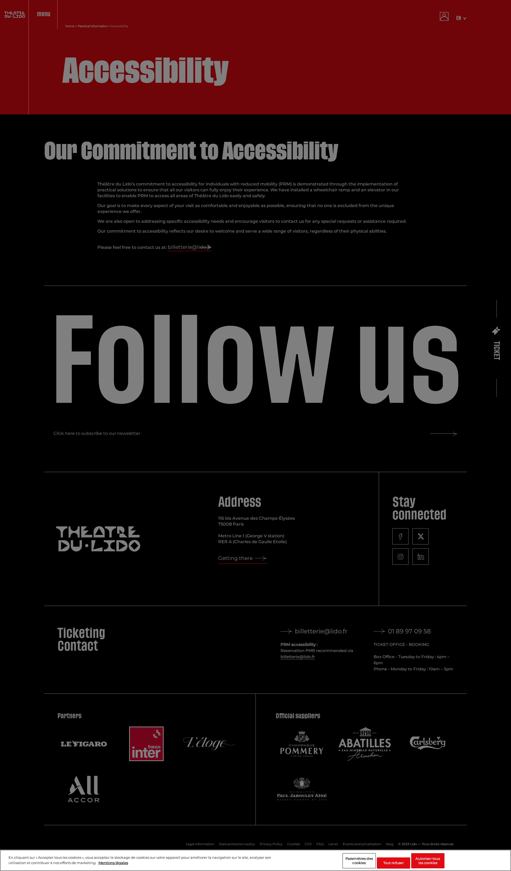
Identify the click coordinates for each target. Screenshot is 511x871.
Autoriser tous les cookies (427, 860)
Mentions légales (113, 862)
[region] (255, 860)
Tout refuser (393, 862)
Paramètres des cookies (359, 860)
